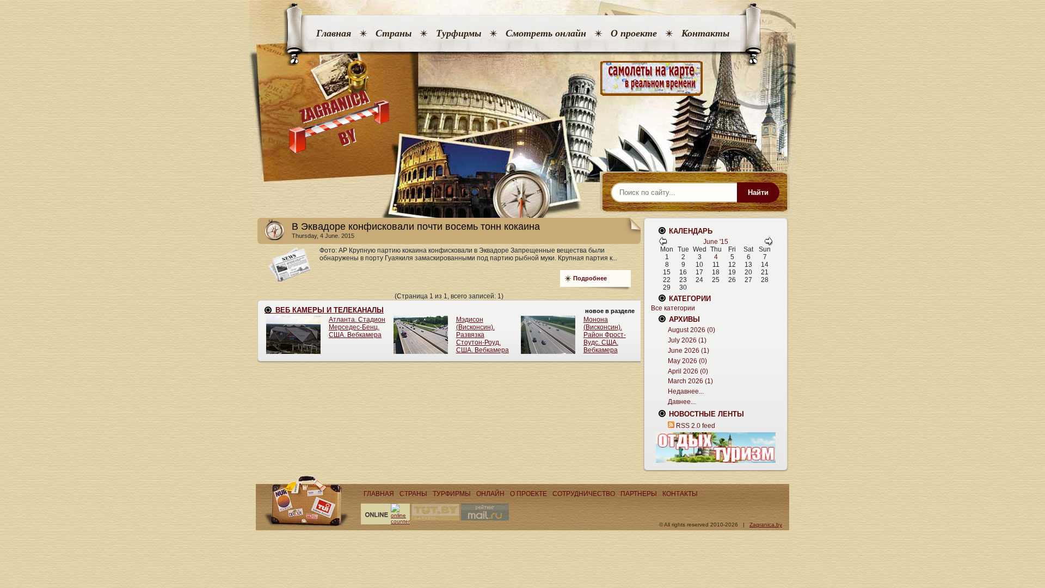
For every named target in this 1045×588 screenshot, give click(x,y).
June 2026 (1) (688, 350)
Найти (758, 192)
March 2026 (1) (690, 381)
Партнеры (638, 494)
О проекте (634, 33)
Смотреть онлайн (546, 33)
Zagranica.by (765, 525)
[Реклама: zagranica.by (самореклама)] (716, 447)
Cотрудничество (583, 494)
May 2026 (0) (687, 361)
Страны (393, 33)
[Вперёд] (768, 243)
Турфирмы (458, 33)
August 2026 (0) (691, 330)
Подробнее (590, 278)
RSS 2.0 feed (695, 426)
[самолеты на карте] (522, 78)
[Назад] (663, 243)
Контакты (705, 33)
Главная (333, 33)
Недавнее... (686, 391)
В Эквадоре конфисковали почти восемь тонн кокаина (416, 226)
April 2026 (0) (688, 371)
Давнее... (682, 402)
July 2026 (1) (687, 340)
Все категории (673, 308)
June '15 (715, 242)
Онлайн (490, 494)
